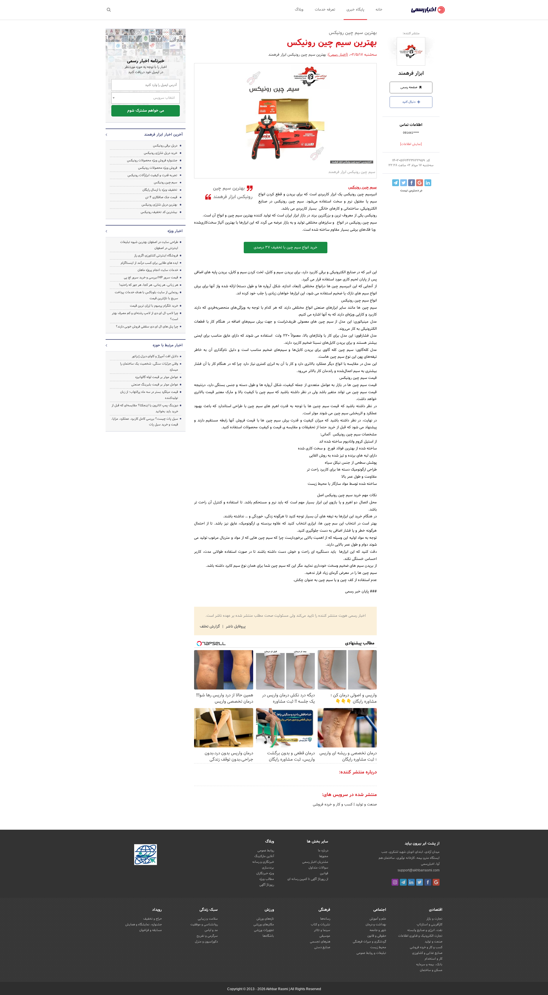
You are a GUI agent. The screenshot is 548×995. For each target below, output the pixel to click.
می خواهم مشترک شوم (145, 111)
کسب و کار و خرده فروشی (332, 804)
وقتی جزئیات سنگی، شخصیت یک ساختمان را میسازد (149, 366)
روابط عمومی (265, 850)
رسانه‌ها (325, 918)
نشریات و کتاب (320, 924)
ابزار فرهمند (411, 73)
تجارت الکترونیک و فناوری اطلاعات (420, 935)
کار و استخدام (433, 958)
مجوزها (323, 856)
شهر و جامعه (378, 930)
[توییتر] (419, 882)
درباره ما (323, 850)
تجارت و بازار (434, 918)
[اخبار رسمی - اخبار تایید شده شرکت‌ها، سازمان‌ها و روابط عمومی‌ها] (428, 10)
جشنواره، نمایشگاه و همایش (143, 924)
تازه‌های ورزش (265, 918)
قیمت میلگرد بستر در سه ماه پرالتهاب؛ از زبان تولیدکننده (149, 395)
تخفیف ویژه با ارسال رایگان (159, 189)
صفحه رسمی (409, 87)
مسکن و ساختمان (431, 970)
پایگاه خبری (355, 10)
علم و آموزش (378, 918)
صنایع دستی (322, 947)
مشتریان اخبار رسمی (315, 862)
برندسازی (268, 867)
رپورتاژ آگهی (266, 884)
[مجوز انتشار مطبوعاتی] (145, 856)
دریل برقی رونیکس (165, 145)
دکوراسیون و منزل (206, 941)
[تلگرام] (403, 882)
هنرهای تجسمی (320, 941)
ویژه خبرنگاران (265, 873)
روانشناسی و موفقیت (204, 924)
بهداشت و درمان (376, 924)
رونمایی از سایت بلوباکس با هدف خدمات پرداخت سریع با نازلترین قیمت (146, 295)
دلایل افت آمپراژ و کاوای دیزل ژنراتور (155, 356)
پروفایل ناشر (235, 627)
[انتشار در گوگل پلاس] (419, 182)
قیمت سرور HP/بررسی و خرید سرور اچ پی (151, 277)
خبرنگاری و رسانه (263, 862)
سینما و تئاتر (322, 930)
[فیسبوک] (427, 882)
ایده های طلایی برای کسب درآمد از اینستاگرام (149, 263)
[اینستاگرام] (395, 882)
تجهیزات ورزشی (264, 930)
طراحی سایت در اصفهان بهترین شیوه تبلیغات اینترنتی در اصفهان (149, 245)
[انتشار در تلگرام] (395, 182)
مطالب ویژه (266, 879)
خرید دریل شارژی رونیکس (160, 153)
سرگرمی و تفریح (207, 935)
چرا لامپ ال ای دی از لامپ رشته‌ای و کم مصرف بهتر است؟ (145, 316)
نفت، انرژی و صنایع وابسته (424, 930)
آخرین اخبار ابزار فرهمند (163, 135)
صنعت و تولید (365, 804)
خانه (379, 10)
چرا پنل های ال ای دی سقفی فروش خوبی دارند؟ (147, 326)
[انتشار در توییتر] (403, 182)
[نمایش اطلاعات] (411, 144)
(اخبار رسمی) (338, 55)
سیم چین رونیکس (165, 182)
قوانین (324, 873)
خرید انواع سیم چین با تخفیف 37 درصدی (285, 247)
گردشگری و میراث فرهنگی (369, 941)
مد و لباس (211, 930)
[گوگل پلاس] (436, 882)
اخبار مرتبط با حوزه (168, 345)
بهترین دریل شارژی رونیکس (159, 204)
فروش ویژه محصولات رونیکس (157, 167)
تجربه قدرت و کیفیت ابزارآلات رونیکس (152, 175)
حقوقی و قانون (376, 935)
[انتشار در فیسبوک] (411, 182)
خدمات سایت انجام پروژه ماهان (158, 270)
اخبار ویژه (175, 231)
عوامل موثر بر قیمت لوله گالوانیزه (156, 377)
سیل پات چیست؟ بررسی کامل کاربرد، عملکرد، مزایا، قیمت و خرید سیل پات (144, 421)
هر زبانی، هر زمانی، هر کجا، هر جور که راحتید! (148, 285)
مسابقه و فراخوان (150, 930)
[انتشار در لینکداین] (427, 182)
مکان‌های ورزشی (263, 924)
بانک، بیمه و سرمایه (429, 964)
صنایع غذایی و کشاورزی (427, 953)
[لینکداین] (411, 882)
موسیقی (324, 935)
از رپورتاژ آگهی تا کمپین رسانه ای (307, 879)
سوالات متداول (318, 867)
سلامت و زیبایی (208, 918)
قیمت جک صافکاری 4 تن (161, 197)
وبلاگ (299, 10)
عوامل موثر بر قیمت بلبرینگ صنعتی (154, 384)
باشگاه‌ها (268, 935)
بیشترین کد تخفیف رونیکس (159, 212)
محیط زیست (378, 947)
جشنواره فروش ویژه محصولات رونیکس (152, 160)
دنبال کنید (409, 101)
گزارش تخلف (210, 627)
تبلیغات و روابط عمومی (371, 953)
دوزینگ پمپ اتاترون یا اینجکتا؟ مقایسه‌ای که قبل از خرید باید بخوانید (145, 408)
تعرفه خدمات (325, 10)
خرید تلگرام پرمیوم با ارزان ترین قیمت (154, 305)
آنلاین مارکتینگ (264, 856)
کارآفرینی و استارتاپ (429, 924)
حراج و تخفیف (152, 918)
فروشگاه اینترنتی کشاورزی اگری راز (156, 255)
